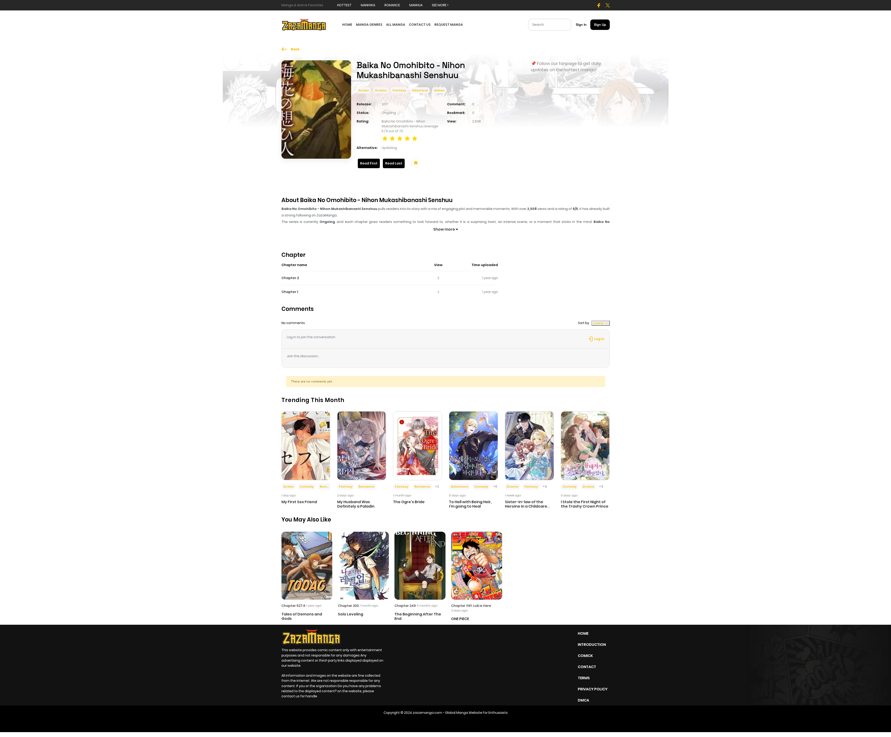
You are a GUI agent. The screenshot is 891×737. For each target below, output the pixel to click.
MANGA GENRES (369, 24)
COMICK (585, 655)
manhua (416, 5)
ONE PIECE (460, 618)
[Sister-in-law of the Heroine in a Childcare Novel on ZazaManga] (529, 445)
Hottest (344, 5)
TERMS (584, 678)
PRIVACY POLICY (592, 689)
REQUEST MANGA (448, 24)
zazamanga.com (427, 712)
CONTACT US (420, 24)
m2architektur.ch (472, 722)
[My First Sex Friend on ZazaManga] (306, 445)
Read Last (393, 163)
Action (363, 90)
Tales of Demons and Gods (301, 616)
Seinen (439, 90)
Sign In (581, 25)
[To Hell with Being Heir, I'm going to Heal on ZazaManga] (473, 445)
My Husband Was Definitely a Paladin (355, 504)
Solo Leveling (350, 614)
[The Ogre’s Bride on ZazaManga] (417, 445)
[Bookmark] (415, 163)
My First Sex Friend (299, 502)
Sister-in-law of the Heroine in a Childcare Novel (526, 506)
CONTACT (587, 666)
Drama (381, 90)
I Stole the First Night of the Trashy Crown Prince (584, 504)
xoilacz (431, 722)
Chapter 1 (289, 292)
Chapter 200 (348, 605)
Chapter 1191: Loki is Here (471, 605)
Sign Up (600, 25)
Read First (369, 163)
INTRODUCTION (592, 644)
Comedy (307, 486)
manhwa (368, 5)
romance (392, 5)
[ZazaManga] (304, 24)
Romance (328, 486)
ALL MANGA (395, 24)
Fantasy (399, 90)
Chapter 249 (405, 605)
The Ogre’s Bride (409, 502)
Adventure (459, 486)
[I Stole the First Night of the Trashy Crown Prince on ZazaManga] (585, 445)
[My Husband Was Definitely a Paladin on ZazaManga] (361, 445)
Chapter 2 (290, 278)
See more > (440, 5)
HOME (347, 24)
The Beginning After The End (417, 616)
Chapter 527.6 (293, 605)
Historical (420, 90)
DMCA (583, 700)
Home (583, 633)
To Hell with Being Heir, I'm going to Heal (470, 504)
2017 (385, 104)
